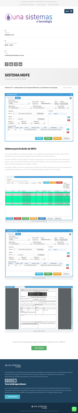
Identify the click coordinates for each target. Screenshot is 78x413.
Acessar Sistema (41, 4)
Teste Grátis (39, 348)
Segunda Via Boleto (53, 4)
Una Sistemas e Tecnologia (26, 4)
